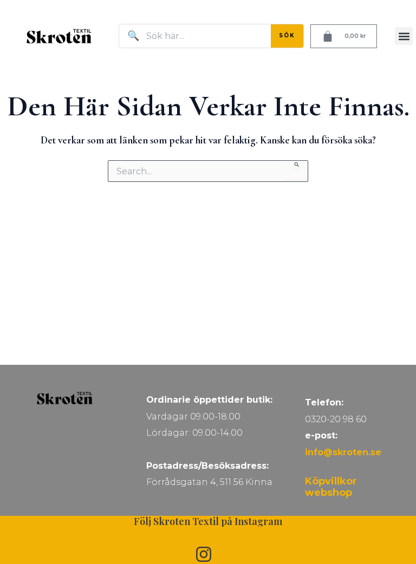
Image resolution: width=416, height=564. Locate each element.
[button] (404, 36)
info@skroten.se (343, 452)
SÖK (287, 35)
